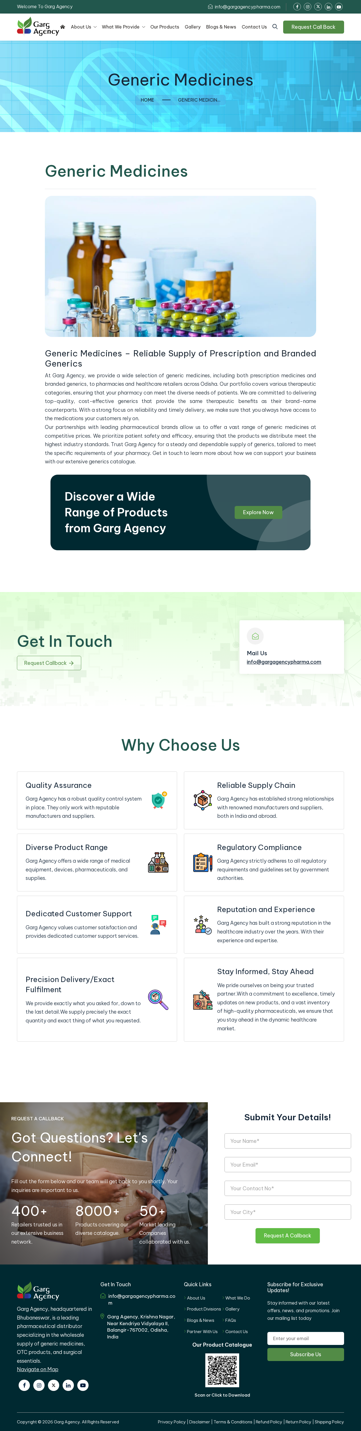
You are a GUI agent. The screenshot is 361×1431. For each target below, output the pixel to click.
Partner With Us (202, 1331)
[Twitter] (53, 1385)
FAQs (230, 1320)
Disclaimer (199, 1422)
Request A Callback (287, 1235)
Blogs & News (200, 1320)
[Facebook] (24, 1385)
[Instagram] (39, 1385)
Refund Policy (269, 1422)
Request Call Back (314, 27)
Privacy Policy (172, 1422)
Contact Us (236, 1331)
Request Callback (45, 663)
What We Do (237, 1298)
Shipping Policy (329, 1422)
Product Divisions (204, 1309)
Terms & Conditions (232, 1422)
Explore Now (258, 512)
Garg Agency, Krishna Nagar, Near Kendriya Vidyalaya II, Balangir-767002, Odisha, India (141, 1327)
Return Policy (298, 1422)
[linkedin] (68, 1385)
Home (147, 100)
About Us (196, 1298)
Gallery (232, 1309)
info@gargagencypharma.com (247, 7)
